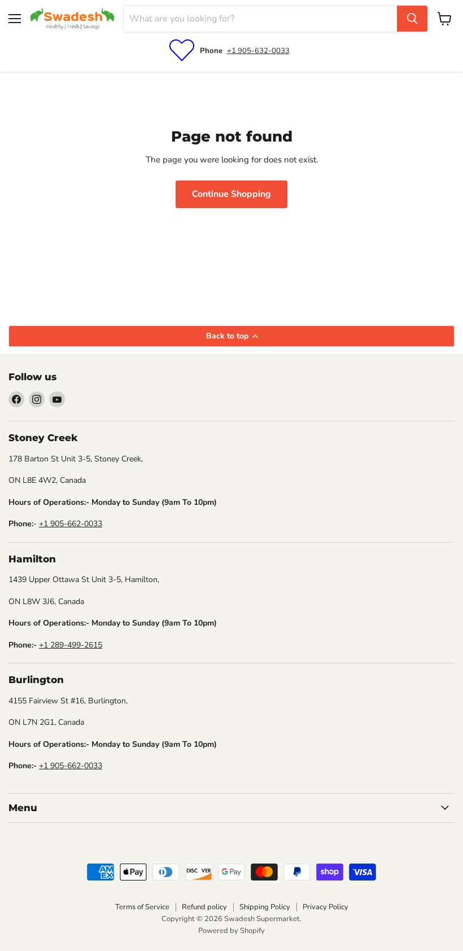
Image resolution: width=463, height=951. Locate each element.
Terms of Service (142, 907)
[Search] (412, 19)
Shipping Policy (264, 907)
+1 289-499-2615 (70, 645)
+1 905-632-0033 (258, 51)
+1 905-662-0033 (70, 523)
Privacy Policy (325, 907)
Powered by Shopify (231, 931)
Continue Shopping (231, 194)
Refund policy (204, 907)
